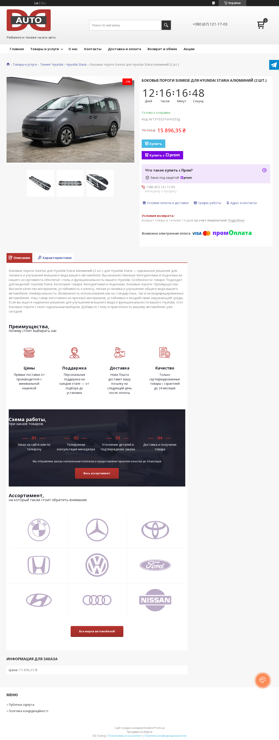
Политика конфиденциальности (165, 736)
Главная (17, 49)
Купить (156, 143)
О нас (73, 49)
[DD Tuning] (29, 20)
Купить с (157, 155)
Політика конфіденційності (28, 711)
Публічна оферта (21, 705)
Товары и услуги (44, 49)
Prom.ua (159, 728)
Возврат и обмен (162, 49)
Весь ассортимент (96, 473)
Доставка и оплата (124, 49)
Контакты (92, 49)
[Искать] (166, 25)
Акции (189, 49)
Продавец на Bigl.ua (139, 732)
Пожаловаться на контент (125, 736)
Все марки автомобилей (97, 631)
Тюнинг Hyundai (51, 64)
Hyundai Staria (76, 64)
